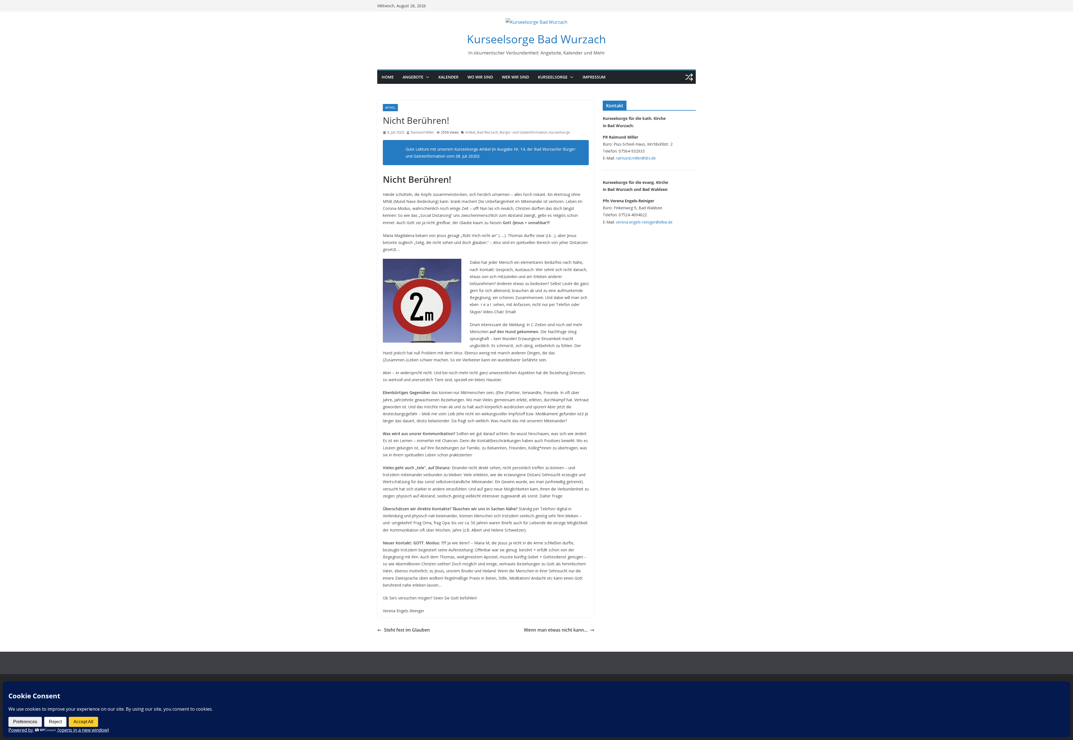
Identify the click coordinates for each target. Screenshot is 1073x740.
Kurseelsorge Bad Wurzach (536, 39)
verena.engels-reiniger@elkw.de (644, 222)
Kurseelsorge (553, 77)
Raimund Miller (422, 132)
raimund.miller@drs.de (636, 158)
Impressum (594, 77)
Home (388, 77)
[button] (426, 77)
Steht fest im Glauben (407, 630)
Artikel (390, 108)
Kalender (448, 77)
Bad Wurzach (487, 132)
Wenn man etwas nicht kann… (556, 630)
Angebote (413, 77)
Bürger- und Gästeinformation (523, 132)
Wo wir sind (480, 77)
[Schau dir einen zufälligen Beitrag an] (689, 77)
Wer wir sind (515, 77)
